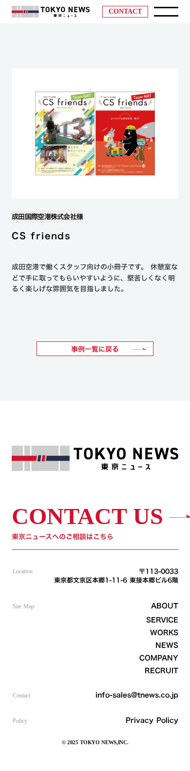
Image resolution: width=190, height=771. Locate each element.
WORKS (164, 632)
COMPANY (158, 658)
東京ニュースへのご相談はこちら (63, 536)
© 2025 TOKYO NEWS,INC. (95, 742)
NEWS (166, 645)
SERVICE (162, 620)
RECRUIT (161, 670)
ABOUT (164, 605)
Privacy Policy (152, 720)
